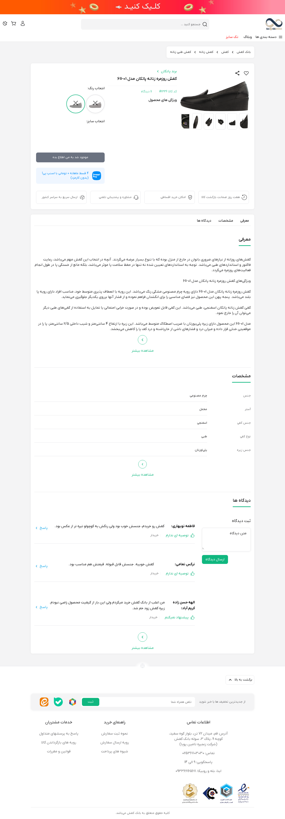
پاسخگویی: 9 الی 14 (198, 762)
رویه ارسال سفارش (114, 742)
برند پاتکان (169, 71)
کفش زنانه (206, 52)
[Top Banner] (142, 7)
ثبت (91, 702)
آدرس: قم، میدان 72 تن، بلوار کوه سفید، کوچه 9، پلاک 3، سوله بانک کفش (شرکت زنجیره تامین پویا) (198, 739)
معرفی (244, 221)
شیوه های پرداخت (114, 751)
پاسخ (44, 528)
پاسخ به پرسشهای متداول (58, 733)
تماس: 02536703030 (198, 753)
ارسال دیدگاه (215, 559)
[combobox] (142, 24)
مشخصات (225, 221)
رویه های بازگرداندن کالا (58, 742)
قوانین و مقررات (59, 751)
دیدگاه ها (204, 221)
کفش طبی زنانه (180, 52)
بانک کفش (244, 52)
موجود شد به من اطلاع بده (70, 157)
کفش (225, 52)
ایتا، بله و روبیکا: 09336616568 (198, 771)
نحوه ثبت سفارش (114, 733)
